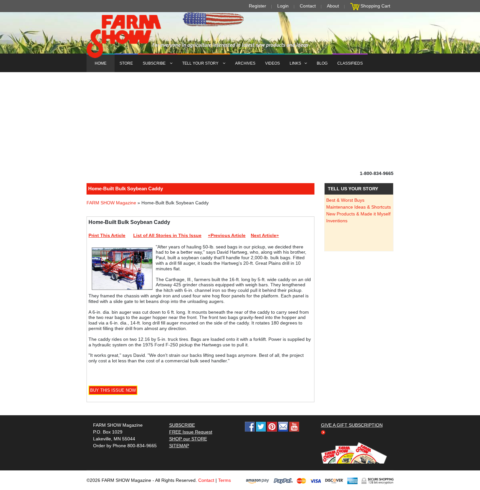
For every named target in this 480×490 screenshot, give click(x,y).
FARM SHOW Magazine (111, 202)
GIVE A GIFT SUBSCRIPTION (352, 425)
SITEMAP (179, 445)
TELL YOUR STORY (200, 63)
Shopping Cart (375, 5)
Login (283, 5)
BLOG (322, 63)
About (333, 5)
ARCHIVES (245, 63)
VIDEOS (272, 63)
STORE (126, 63)
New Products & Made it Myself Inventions (358, 217)
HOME (100, 63)
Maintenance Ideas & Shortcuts (358, 207)
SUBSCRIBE (155, 63)
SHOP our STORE (188, 438)
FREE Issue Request (190, 432)
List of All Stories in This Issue (167, 235)
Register (257, 5)
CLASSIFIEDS (350, 63)
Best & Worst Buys (345, 200)
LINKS (295, 63)
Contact (308, 5)
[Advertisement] (240, 121)
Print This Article (106, 235)
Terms (224, 480)
